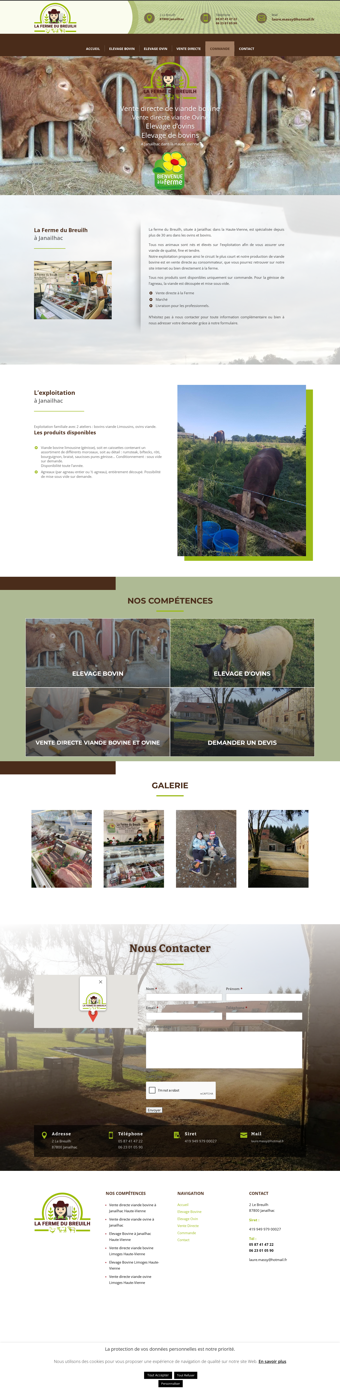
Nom (151, 989)
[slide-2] (278, 886)
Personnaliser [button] (170, 1383)
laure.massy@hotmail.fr (267, 1141)
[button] (93, 1020)
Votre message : (159, 1027)
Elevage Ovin (155, 48)
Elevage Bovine (189, 1211)
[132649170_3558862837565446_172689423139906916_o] (134, 886)
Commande (220, 48)
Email (152, 1008)
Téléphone (236, 1008)
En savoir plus (272, 1361)
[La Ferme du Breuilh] (61, 886)
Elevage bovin (122, 48)
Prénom (234, 989)
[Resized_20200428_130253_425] (206, 886)
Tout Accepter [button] (158, 1375)
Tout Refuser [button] (186, 1375)
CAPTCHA (154, 1077)
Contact (246, 48)
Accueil (93, 48)
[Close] (100, 981)
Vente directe (188, 48)
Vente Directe (188, 1225)
